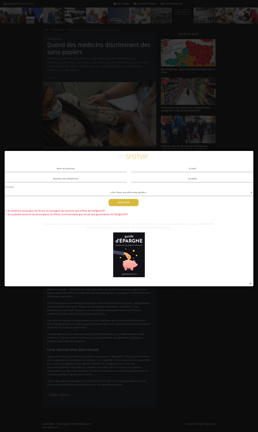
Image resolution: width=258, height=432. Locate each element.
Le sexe (9, 187)
